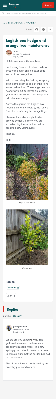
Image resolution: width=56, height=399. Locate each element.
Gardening (13, 288)
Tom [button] (15, 51)
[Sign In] (48, 5)
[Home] (4, 22)
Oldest (16, 316)
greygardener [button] (20, 326)
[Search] (3, 13)
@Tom (33, 339)
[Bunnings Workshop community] (14, 5)
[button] (9, 53)
